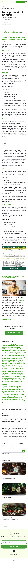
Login (13, 1)
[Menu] (26, 2)
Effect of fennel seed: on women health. (13, 366)
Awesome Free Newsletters (14, 332)
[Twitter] (14, 551)
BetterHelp (21, 300)
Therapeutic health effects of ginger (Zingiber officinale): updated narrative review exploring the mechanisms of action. (14, 363)
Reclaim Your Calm (6, 319)
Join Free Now (20, 1)
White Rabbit (4, 6)
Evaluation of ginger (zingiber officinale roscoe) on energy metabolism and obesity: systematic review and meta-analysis (12, 345)
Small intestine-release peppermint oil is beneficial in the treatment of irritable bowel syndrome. (13, 383)
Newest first (20, 443)
